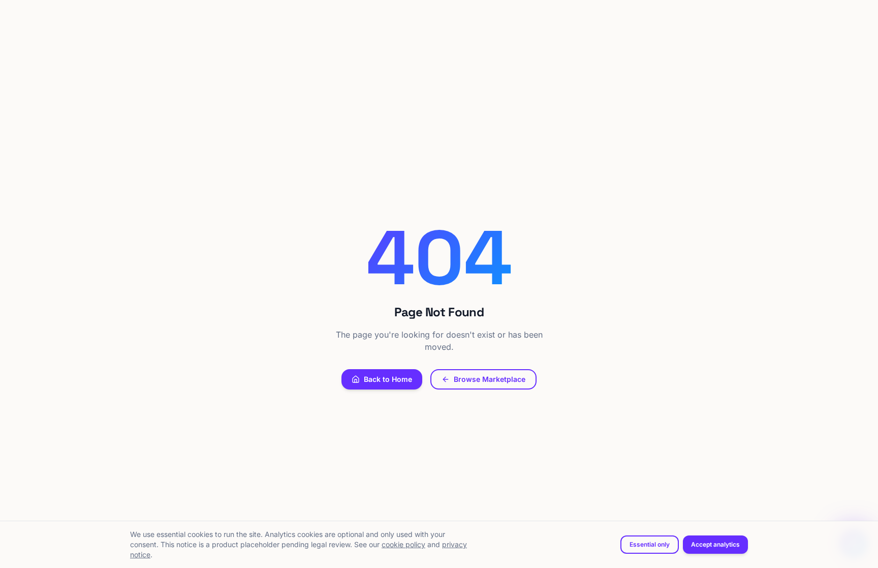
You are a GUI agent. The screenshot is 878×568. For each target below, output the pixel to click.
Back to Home (388, 379)
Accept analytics (715, 544)
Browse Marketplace (489, 379)
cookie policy (403, 544)
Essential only (650, 544)
